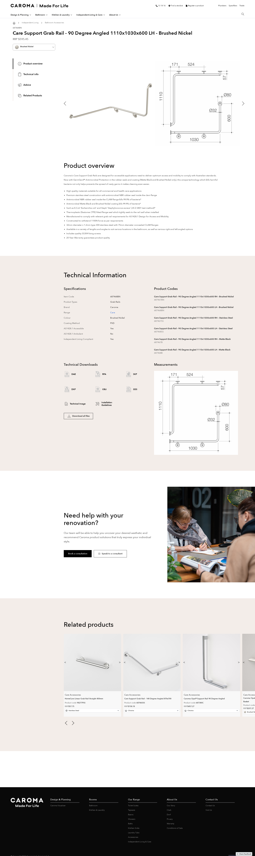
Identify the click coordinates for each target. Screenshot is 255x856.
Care (112, 312)
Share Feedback (245, 854)
